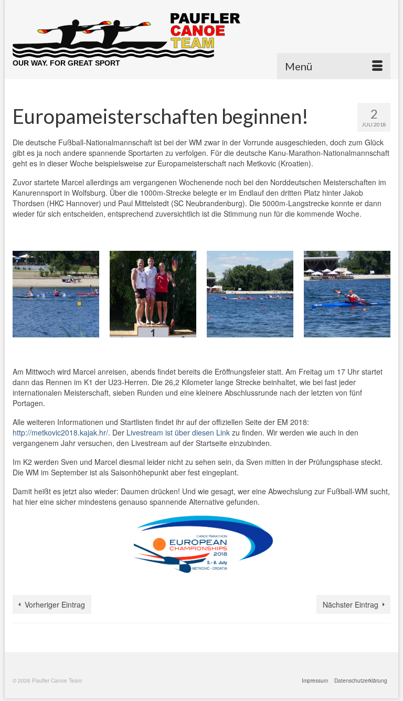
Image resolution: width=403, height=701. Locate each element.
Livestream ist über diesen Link (178, 432)
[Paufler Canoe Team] (201, 35)
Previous (22, 296)
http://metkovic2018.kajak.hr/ (60, 432)
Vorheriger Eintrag (55, 604)
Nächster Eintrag (350, 604)
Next (381, 296)
